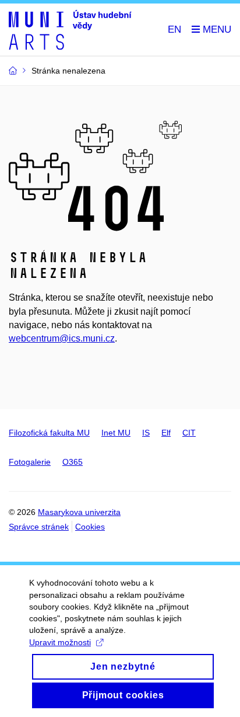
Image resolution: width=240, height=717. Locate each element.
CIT (189, 432)
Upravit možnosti (60, 642)
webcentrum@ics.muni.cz (62, 338)
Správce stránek (39, 526)
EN (174, 29)
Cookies (90, 526)
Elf (166, 432)
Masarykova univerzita (79, 512)
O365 (72, 462)
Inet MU (115, 432)
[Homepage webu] (70, 30)
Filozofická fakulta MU (49, 432)
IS (146, 432)
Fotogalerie (30, 462)
